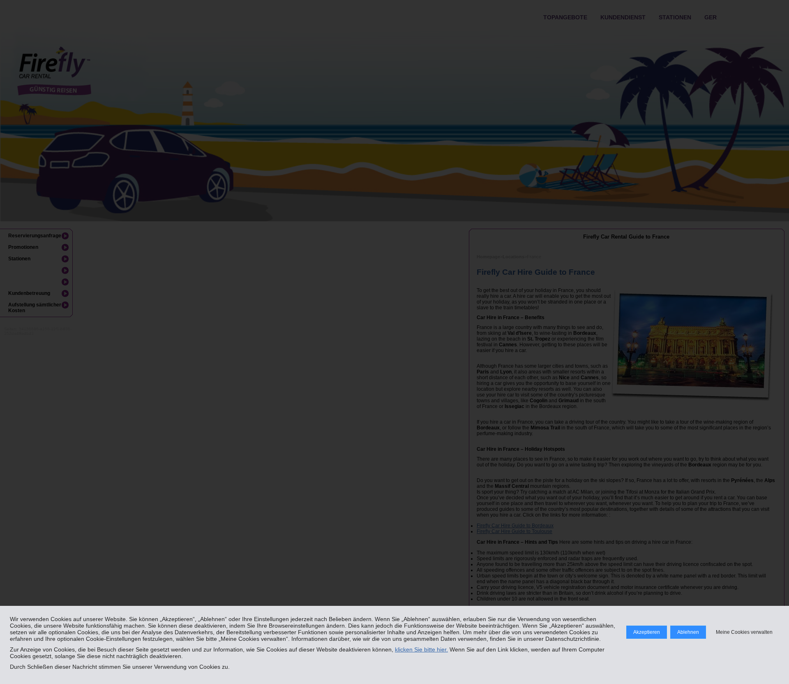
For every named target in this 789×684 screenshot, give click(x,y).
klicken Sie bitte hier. (421, 649)
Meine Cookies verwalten (744, 632)
